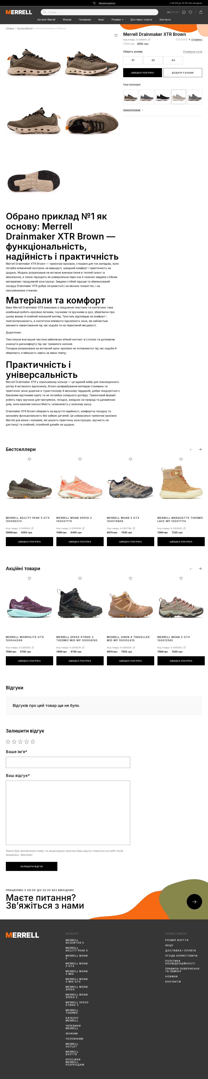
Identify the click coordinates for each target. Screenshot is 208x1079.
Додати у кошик (183, 72)
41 (132, 60)
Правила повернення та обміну (182, 970)
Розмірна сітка (192, 51)
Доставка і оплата (141, 19)
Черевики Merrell (73, 1027)
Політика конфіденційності (180, 962)
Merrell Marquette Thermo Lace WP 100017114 (180, 519)
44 (173, 60)
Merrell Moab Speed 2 (77, 996)
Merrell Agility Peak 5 (77, 949)
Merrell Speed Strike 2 (77, 1003)
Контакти (165, 19)
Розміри (116, 19)
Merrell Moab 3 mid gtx (77, 980)
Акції (101, 19)
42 (153, 60)
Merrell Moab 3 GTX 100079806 (123, 519)
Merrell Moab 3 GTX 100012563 (173, 638)
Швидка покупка (142, 72)
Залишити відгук (31, 866)
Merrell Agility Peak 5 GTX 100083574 (28, 519)
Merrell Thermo (72, 1011)
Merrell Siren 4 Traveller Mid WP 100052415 (128, 638)
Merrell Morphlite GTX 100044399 (25, 638)
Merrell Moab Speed (77, 988)
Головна (10, 28)
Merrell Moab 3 (77, 957)
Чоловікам (85, 19)
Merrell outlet (72, 1045)
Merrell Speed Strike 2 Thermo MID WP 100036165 (77, 638)
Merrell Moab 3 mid (77, 972)
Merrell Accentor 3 (75, 941)
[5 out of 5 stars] (33, 741)
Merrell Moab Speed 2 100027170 (74, 519)
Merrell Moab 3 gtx (77, 964)
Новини (171, 976)
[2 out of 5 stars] (14, 741)
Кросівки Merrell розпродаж (75, 1062)
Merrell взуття (72, 1053)
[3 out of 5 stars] (20, 741)
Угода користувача (181, 955)
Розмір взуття (176, 940)
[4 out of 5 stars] (26, 741)
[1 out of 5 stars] (8, 741)
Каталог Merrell (46, 19)
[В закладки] (116, 35)
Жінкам (67, 19)
